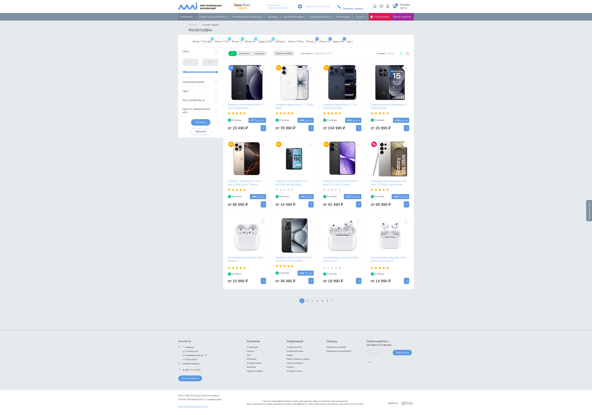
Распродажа (381, 16)
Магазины (252, 359)
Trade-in (290, 367)
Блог (249, 355)
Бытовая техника (293, 16)
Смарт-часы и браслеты (212, 16)
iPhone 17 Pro (222, 41)
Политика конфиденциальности (192, 406)
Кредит (290, 355)
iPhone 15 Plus (295, 41)
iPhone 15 (311, 41)
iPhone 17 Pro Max (202, 41)
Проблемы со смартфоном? (338, 351)
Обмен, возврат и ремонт (298, 359)
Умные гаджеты (402, 16)
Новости (250, 351)
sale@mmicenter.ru (191, 363)
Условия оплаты (294, 347)
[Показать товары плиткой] (401, 53)
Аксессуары (343, 16)
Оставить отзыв (294, 371)
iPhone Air (250, 41)
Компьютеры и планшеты (247, 16)
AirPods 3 (280, 41)
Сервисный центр (295, 363)
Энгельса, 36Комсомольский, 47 (277, 6)
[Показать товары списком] (407, 53)
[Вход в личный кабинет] (388, 6)
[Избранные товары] (381, 6)
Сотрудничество (254, 363)
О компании (252, 347)
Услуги (360, 16)
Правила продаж (255, 371)
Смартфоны (186, 16)
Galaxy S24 (338, 41)
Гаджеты (273, 16)
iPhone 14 (324, 41)
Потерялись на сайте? (336, 347)
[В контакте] (369, 362)
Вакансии (251, 367)
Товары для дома (319, 16)
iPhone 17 (237, 41)
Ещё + (350, 41)
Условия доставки (295, 351)
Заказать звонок (353, 8)
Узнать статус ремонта (317, 6)
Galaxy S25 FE (265, 41)
